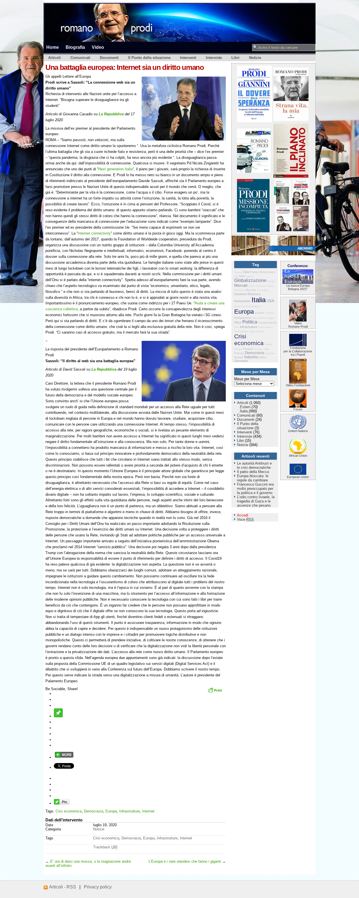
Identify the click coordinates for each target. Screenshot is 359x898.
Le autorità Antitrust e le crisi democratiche (254, 465)
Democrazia (93, 811)
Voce (245, 519)
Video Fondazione (298, 385)
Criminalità (262, 290)
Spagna (271, 318)
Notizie (255, 58)
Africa (262, 357)
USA (270, 301)
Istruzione (270, 353)
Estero (245, 407)
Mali (243, 306)
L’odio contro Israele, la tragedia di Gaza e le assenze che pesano (256, 501)
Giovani (268, 344)
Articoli (54, 58)
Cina (246, 272)
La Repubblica (111, 114)
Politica (249, 322)
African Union (298, 455)
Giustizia (262, 318)
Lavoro (259, 312)
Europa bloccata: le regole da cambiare (252, 478)
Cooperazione (267, 322)
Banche (251, 289)
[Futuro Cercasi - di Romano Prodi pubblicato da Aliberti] (283, 230)
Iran (236, 276)
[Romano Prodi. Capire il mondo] (282, 203)
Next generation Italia (115, 169)
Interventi (188, 58)
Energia (271, 281)
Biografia (75, 47)
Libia (254, 318)
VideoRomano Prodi (298, 324)
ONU (242, 276)
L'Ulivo (251, 286)
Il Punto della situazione (149, 58)
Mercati (240, 285)
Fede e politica (265, 327)
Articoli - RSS (62, 887)
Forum (297, 409)
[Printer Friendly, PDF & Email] (216, 692)
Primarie (258, 349)
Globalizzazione (250, 280)
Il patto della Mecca (253, 472)
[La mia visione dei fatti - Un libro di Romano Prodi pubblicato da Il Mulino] (301, 230)
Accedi (242, 515)
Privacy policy (98, 887)
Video (98, 47)
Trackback (105, 847)
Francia (239, 353)
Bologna (238, 349)
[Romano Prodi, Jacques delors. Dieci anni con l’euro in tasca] (301, 203)
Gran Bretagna (241, 331)
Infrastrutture (129, 811)
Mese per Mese (246, 379)
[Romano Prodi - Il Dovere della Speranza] (254, 121)
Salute (237, 306)
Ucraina (238, 272)
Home (52, 47)
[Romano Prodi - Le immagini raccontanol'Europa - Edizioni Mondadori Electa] (254, 171)
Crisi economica (69, 811)
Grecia (270, 286)
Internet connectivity (94, 233)
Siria (236, 327)
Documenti (109, 58)
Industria (251, 357)
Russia (238, 357)
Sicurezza (261, 286)
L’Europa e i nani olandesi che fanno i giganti (185, 861)
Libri (235, 58)
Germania (241, 360)
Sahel (266, 349)
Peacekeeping (253, 306)
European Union (298, 477)
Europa (111, 811)
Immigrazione (242, 317)
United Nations (298, 431)
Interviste (214, 58)
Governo (240, 294)
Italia (259, 300)
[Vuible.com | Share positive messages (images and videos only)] (58, 716)
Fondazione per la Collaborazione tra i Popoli (298, 351)
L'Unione (269, 313)
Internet (148, 811)
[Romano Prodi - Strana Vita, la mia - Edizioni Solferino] (291, 119)
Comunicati (80, 58)
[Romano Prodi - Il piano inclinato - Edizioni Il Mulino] (291, 176)
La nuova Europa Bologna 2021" (298, 287)
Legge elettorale (256, 331)
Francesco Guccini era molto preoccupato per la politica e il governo (255, 488)
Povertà (248, 348)
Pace (237, 322)
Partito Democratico (262, 272)
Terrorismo (239, 290)
